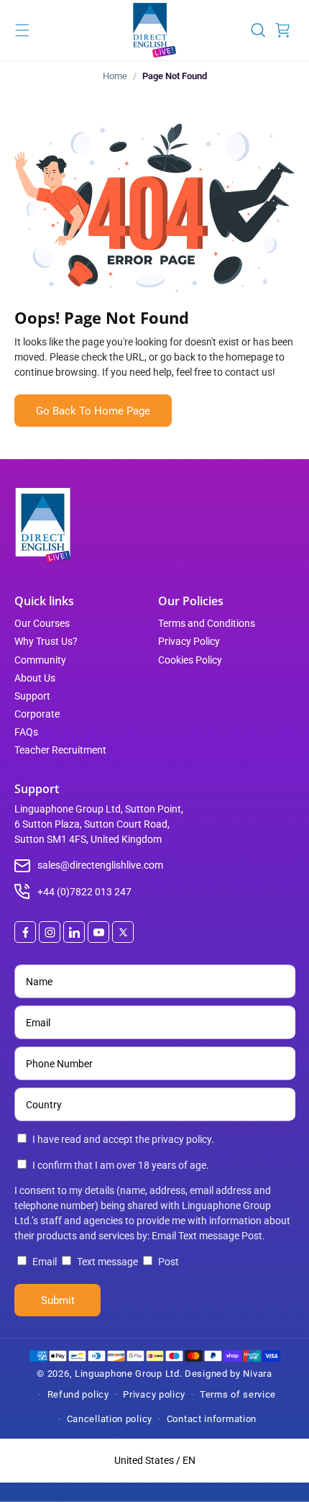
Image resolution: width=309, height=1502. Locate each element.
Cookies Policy (190, 660)
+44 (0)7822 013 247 (84, 891)
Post (167, 1261)
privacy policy (181, 1139)
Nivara (257, 1373)
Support (32, 696)
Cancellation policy (109, 1418)
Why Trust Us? (46, 641)
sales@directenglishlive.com (100, 865)
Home (115, 76)
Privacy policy (154, 1394)
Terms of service (238, 1394)
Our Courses (42, 623)
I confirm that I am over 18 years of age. (120, 1165)
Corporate (37, 714)
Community (40, 660)
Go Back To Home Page (93, 410)
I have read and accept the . (123, 1139)
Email (44, 1261)
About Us (34, 678)
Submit (58, 1300)
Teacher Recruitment (60, 750)
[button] (22, 30)
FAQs (26, 732)
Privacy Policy (189, 641)
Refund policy (78, 1394)
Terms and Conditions (206, 623)
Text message (107, 1261)
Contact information (212, 1418)
